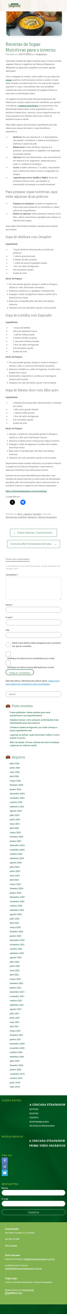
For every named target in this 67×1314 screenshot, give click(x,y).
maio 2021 (15, 1022)
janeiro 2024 (15, 893)
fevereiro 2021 (16, 1035)
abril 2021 (14, 1026)
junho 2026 (15, 767)
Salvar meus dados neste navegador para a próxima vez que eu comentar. (36, 644)
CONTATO (34, 1117)
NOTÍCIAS (34, 1109)
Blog (20, 514)
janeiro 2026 (15, 789)
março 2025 (15, 832)
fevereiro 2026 (16, 785)
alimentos (32, 517)
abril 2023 (14, 923)
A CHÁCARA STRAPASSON (47, 1104)
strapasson (41, 54)
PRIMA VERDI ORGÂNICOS (47, 1145)
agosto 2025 (16, 811)
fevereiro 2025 (16, 836)
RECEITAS (34, 1113)
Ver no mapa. (11, 1245)
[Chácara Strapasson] (14, 5)
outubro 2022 (16, 949)
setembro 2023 (17, 910)
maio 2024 (15, 875)
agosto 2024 (16, 862)
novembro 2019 (17, 1074)
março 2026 (15, 781)
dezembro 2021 (17, 992)
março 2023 (15, 927)
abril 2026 (14, 776)
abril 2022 (14, 974)
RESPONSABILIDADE (39, 1122)
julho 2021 (14, 1013)
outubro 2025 (16, 802)
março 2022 (15, 979)
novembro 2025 (17, 798)
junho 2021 (15, 1018)
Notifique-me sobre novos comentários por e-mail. (31, 658)
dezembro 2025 (17, 793)
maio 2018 (15, 1087)
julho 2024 (14, 867)
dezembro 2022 (17, 940)
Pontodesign (28, 1290)
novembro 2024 (17, 850)
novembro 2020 (17, 1048)
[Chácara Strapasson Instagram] (5, 1167)
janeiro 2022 (15, 987)
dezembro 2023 (17, 897)
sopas (9, 80)
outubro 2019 (16, 1078)
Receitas (37, 514)
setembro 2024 (17, 858)
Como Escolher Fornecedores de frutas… (34, 544)
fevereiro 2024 (16, 888)
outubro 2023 (16, 905)
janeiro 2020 (15, 1069)
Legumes (27, 514)
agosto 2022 (16, 957)
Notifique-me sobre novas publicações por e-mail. (30, 667)
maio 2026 (15, 772)
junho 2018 (15, 1082)
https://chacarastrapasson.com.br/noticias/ (26, 491)
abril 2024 (14, 880)
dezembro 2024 (17, 845)
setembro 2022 (17, 953)
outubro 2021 (16, 1000)
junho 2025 (15, 819)
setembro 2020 (17, 1056)
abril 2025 (14, 828)
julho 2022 (14, 962)
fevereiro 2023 (16, 931)
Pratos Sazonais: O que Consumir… (33, 532)
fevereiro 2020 (16, 1065)
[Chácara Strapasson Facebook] (5, 1160)
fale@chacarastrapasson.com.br (39, 1259)
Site (7, 630)
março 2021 (15, 1031)
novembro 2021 (17, 996)
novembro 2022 (17, 944)
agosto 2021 (16, 1009)
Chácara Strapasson (47, 517)
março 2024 (15, 884)
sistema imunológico (28, 105)
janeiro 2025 (15, 841)
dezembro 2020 (17, 1043)
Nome (9, 605)
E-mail (9, 617)
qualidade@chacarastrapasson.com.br (23, 1268)
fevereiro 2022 (16, 983)
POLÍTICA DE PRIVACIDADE (42, 1126)
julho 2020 (14, 1061)
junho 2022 (15, 966)
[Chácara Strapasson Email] (5, 1173)
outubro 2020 (16, 1052)
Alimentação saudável (16, 517)
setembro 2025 (17, 806)
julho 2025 (14, 815)
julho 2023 (14, 918)
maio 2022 (15, 970)
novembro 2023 (17, 901)
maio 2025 (15, 824)
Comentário (12, 575)
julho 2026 (14, 763)
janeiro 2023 (15, 936)
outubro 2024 (16, 854)
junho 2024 (15, 871)
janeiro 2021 (15, 1039)
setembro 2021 (17, 1005)
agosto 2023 (16, 914)
